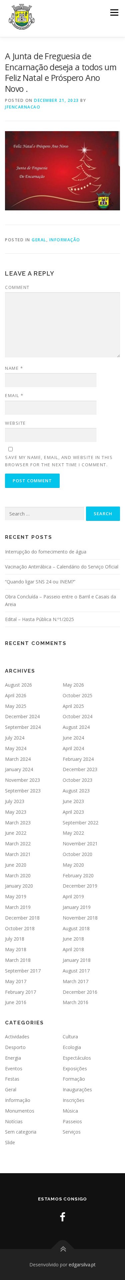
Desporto (15, 1047)
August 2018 (76, 928)
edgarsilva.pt (82, 1264)
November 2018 (80, 918)
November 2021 (80, 843)
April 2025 (73, 706)
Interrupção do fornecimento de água (45, 551)
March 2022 (18, 843)
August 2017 (76, 970)
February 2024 (78, 759)
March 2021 (18, 854)
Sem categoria (20, 1132)
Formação (74, 1079)
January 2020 (19, 886)
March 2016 (75, 1002)
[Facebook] (62, 1217)
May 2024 (15, 748)
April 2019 (73, 896)
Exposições (75, 1068)
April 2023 (73, 812)
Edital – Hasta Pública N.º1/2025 (39, 619)
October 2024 (77, 716)
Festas (12, 1079)
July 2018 (14, 939)
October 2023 (77, 780)
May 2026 (73, 685)
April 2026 (15, 695)
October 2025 (77, 695)
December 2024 (22, 716)
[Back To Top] (62, 1249)
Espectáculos (77, 1058)
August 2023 (76, 790)
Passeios (72, 1121)
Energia (13, 1058)
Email (14, 395)
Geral (39, 240)
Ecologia (72, 1047)
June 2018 (73, 939)
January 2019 (77, 907)
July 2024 (14, 738)
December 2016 (80, 992)
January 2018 (77, 960)
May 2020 (73, 865)
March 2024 (18, 759)
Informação (64, 240)
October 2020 (77, 854)
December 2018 (22, 918)
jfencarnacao (22, 107)
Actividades (17, 1036)
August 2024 (76, 727)
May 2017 (15, 981)
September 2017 (23, 970)
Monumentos (19, 1111)
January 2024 (19, 769)
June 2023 (73, 801)
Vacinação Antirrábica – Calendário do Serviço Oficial (61, 566)
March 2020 (18, 875)
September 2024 (23, 727)
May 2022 (73, 833)
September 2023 (23, 790)
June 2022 (15, 833)
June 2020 (15, 865)
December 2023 (80, 769)
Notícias (14, 1121)
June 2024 (73, 738)
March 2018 (18, 960)
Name (14, 368)
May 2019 (15, 896)
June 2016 (15, 1002)
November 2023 (22, 780)
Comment (17, 287)
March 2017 (75, 981)
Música (70, 1111)
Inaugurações (77, 1089)
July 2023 (14, 801)
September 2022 (80, 822)
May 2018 (15, 949)
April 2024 (73, 748)
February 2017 (20, 992)
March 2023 (18, 822)
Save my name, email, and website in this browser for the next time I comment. (59, 461)
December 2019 (80, 886)
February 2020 (78, 875)
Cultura (70, 1036)
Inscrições (73, 1100)
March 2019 (18, 907)
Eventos (13, 1068)
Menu (113, 12)
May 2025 (15, 706)
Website (15, 423)
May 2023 (15, 812)
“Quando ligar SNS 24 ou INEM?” (40, 581)
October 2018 (20, 928)
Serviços (72, 1132)
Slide (10, 1142)
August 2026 (18, 685)
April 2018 (73, 949)
